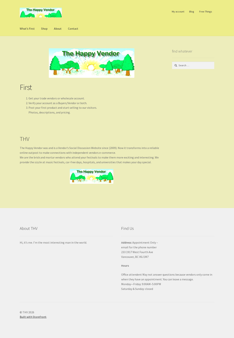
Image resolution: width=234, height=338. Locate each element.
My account (178, 11)
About (58, 28)
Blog (191, 11)
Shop (44, 28)
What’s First (27, 28)
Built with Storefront (33, 317)
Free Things (205, 11)
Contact (73, 28)
